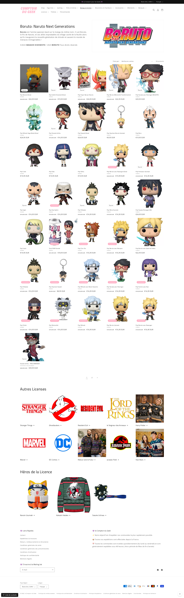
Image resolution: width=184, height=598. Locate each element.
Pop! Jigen (23, 210)
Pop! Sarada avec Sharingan (115, 287)
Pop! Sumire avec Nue (142, 287)
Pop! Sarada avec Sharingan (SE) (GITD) (147, 95)
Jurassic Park (112, 460)
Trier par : (116, 61)
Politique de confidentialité (29, 555)
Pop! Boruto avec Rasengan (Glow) (117, 171)
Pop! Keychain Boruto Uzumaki (116, 133)
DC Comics (53, 460)
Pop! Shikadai (82, 210)
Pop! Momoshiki (53, 325)
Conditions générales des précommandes (34, 549)
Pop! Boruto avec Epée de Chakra (145, 248)
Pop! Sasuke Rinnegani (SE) (144, 210)
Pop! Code (23, 171)
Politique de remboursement (47, 593)
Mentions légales (26, 559)
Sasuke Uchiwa (98, 515)
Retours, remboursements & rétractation (34, 542)
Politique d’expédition (95, 593)
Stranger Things (26, 425)
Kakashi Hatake (62, 515)
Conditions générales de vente (30, 545)
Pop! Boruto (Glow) (25, 95)
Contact (22, 535)
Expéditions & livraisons (28, 538)
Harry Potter (140, 425)
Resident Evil (83, 425)
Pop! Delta (81, 171)
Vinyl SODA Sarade (54, 248)
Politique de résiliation (149, 593)
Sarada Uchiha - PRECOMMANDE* (30, 363)
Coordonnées (137, 593)
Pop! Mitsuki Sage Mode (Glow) (29, 133)
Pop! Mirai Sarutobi (112, 210)
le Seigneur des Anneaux (116, 425)
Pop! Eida (52, 171)
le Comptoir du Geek (30, 593)
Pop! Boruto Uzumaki (113, 325)
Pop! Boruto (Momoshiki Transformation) (119, 95)
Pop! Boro (138, 133)
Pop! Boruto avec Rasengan (144, 325)
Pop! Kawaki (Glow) (83, 133)
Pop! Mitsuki (81, 325)
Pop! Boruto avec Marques (114, 248)
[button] (51, 8)
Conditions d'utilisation (28, 552)
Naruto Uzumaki (26, 515)
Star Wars (139, 460)
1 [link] (86, 378)
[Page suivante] (97, 377)
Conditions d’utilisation (80, 593)
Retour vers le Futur (85, 460)
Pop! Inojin (23, 248)
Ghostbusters (54, 425)
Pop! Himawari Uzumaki (143, 171)
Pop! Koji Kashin (53, 210)
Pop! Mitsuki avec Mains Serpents (88, 287)
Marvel (22, 460)
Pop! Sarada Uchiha (55, 133)
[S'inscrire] (52, 569)
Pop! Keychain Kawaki (55, 287)
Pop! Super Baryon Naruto (85, 95)
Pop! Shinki (23, 325)
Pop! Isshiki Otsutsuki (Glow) (57, 95)
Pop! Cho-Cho (82, 248)
